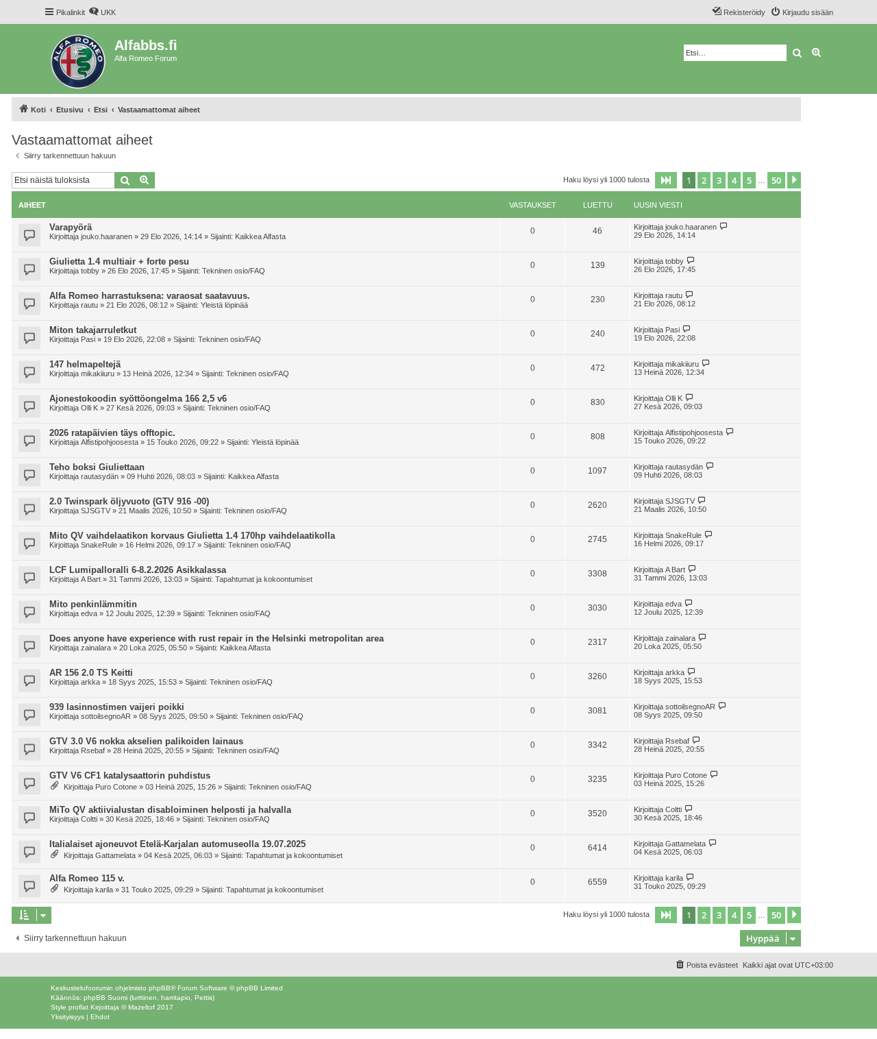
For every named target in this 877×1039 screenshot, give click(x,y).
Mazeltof (141, 1007)
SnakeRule (99, 545)
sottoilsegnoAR (106, 716)
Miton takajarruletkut (92, 330)
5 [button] (749, 180)
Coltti (89, 819)
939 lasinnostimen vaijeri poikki (116, 707)
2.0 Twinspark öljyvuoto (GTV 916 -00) (129, 501)
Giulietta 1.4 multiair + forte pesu (119, 261)
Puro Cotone (116, 787)
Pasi (88, 339)
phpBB (160, 988)
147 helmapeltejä (85, 364)
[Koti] (79, 58)
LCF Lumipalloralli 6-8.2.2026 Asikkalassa (137, 570)
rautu (89, 305)
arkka (90, 682)
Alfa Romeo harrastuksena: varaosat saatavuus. (149, 296)
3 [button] (719, 180)
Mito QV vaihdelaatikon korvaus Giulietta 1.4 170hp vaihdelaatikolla (192, 535)
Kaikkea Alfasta (260, 236)
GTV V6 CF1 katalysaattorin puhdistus (129, 775)
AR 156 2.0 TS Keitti (91, 673)
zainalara (96, 648)
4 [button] (734, 180)
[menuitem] (102, 12)
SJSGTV (95, 510)
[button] (666, 180)
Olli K (89, 408)
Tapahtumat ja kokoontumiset (263, 579)
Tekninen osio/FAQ (233, 271)
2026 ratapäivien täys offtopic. (112, 433)
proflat (78, 1007)
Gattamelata (115, 855)
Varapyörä (70, 227)
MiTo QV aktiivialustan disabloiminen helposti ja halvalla (170, 810)
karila (104, 889)
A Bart (91, 579)
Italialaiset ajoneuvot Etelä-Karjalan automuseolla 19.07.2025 (177, 844)
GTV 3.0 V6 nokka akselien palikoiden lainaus (146, 741)
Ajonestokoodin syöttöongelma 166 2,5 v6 (138, 398)
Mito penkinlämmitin (93, 604)
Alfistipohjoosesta (109, 442)
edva (89, 613)
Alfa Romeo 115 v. (87, 878)
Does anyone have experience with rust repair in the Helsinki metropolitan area (216, 638)
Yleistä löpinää (224, 305)
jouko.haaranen (106, 236)
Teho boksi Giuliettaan (97, 467)
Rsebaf (93, 750)
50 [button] (776, 180)
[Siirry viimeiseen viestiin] (724, 226)
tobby (90, 271)
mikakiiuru (97, 373)
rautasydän (100, 476)
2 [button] (704, 180)
